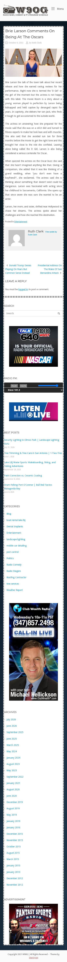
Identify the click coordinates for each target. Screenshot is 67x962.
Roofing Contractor (16, 577)
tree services (13, 583)
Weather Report (15, 590)
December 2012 (15, 878)
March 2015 (13, 859)
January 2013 (13, 872)
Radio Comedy (14, 564)
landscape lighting (16, 539)
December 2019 (15, 802)
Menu (60, 8)
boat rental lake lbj (16, 520)
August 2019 (13, 808)
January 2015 (13, 865)
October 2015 (14, 846)
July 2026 (11, 719)
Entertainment (20, 221)
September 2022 (15, 776)
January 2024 (13, 757)
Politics (10, 558)
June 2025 (12, 738)
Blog (9, 513)
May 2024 (12, 751)
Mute (23, 386)
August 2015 (13, 853)
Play (14, 386)
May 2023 (12, 770)
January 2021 (13, 783)
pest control (13, 552)
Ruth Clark (37, 43)
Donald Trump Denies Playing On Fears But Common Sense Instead (18, 269)
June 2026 (12, 726)
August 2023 (13, 764)
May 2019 (12, 815)
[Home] (25, 10)
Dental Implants (15, 526)
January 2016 (13, 827)
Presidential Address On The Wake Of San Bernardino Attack (50, 269)
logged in (23, 289)
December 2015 (15, 834)
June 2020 (12, 795)
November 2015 (15, 840)
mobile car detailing (17, 545)
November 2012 (15, 884)
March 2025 (13, 745)
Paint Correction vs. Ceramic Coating (23, 475)
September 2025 (15, 732)
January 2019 (13, 821)
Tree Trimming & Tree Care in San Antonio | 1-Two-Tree (33, 453)
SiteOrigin (33, 957)
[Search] (59, 313)
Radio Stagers (14, 571)
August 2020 (13, 789)
